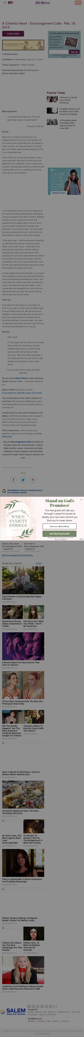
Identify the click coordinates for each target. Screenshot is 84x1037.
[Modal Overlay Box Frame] (42, 518)
